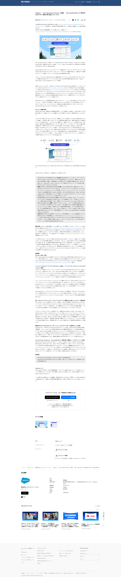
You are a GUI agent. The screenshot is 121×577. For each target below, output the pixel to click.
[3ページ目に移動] (98, 509)
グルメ (76, 4)
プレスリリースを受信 (79, 2)
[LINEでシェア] (78, 20)
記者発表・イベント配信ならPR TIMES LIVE (45, 555)
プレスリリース (30, 467)
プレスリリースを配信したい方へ (27, 559)
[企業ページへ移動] (25, 481)
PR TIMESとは (24, 552)
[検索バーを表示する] (99, 2)
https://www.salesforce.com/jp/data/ (55, 87)
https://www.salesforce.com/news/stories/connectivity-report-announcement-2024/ (65, 228)
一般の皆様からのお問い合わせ (81, 573)
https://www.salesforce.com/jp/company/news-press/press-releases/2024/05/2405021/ (53, 31)
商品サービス (58, 441)
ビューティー (49, 4)
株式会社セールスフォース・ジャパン (43, 467)
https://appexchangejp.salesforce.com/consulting (45, 347)
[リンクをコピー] (84, 20)
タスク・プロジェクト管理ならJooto (66, 550)
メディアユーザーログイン (52, 397)
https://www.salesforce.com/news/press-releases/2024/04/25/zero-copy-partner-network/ (53, 262)
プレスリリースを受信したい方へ (27, 557)
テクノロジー (27, 4)
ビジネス (71, 4)
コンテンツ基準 (39, 573)
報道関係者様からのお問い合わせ (55, 573)
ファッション (57, 4)
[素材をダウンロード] (82, 20)
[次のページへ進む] (104, 516)
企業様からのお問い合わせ (68, 573)
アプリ (38, 4)
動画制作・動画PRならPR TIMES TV (44, 553)
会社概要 (23, 573)
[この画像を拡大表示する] (41, 424)
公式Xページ (82, 556)
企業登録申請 (89, 2)
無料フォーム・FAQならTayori (65, 553)
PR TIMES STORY (40, 550)
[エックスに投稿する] (73, 20)
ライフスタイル (64, 4)
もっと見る (97, 505)
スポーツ (81, 4)
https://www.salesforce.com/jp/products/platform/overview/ (62, 89)
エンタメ (43, 4)
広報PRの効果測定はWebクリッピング (44, 560)
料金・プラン (23, 554)
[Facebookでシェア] (75, 20)
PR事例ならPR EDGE (63, 555)
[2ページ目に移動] (97, 509)
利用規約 (45, 573)
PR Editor (39, 563)
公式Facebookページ (84, 550)
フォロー (25, 493)
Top (22, 4)
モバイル (33, 4)
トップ (23, 467)
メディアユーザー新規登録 (68, 397)
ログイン (95, 2)
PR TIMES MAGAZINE (41, 558)
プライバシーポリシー (30, 573)
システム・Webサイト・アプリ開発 (63, 445)
